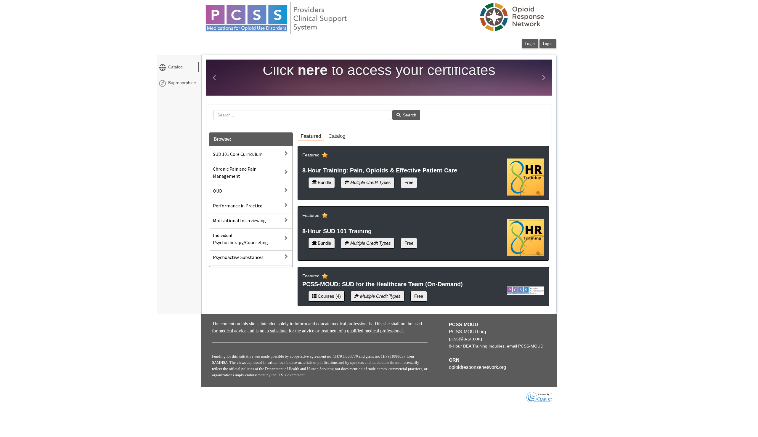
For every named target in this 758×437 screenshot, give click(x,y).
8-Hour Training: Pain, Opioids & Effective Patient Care (379, 170)
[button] (214, 78)
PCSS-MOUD (530, 346)
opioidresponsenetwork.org (477, 367)
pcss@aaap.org (465, 338)
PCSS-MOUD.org (467, 331)
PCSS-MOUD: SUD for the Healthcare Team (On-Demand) (382, 284)
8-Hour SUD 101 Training (337, 231)
